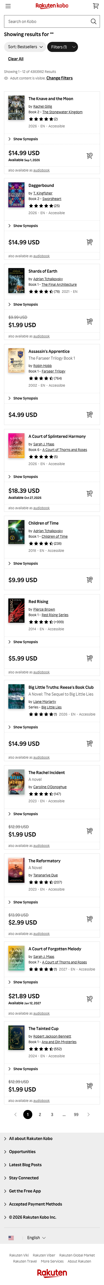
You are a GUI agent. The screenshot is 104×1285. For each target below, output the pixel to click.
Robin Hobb (42, 365)
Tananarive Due (45, 875)
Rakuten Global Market (77, 1255)
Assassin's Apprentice (49, 351)
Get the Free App (25, 1190)
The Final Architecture (59, 284)
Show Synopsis (25, 139)
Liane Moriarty (44, 701)
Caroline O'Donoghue (50, 787)
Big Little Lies (51, 707)
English (33, 1237)
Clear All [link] (15, 58)
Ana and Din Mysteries (59, 1042)
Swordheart (51, 198)
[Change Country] (11, 1238)
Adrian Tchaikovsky (48, 279)
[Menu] (8, 6)
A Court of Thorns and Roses (64, 449)
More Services (52, 1261)
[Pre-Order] (90, 156)
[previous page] (15, 1114)
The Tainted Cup (44, 1028)
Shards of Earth (43, 271)
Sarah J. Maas (43, 444)
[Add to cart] (90, 242)
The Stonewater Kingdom (62, 112)
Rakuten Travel (25, 1261)
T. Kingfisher (43, 193)
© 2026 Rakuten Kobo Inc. (32, 1217)
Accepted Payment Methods (35, 1204)
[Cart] (96, 6)
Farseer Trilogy (53, 371)
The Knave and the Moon (51, 98)
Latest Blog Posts (25, 1164)
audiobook (41, 170)
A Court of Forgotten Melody (55, 948)
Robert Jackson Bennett (52, 1036)
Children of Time (44, 523)
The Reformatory (45, 860)
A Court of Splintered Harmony (57, 436)
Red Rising (38, 601)
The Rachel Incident (47, 772)
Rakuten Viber (44, 1255)
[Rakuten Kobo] (52, 6)
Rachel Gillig (42, 106)
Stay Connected (24, 1177)
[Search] (94, 21)
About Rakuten (79, 1261)
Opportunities (22, 1151)
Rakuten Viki (19, 1255)
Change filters (59, 77)
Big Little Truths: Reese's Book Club (61, 687)
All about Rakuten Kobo (31, 1138)
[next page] (88, 1114)
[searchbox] (48, 21)
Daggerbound (41, 185)
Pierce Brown (44, 609)
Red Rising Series (55, 615)
